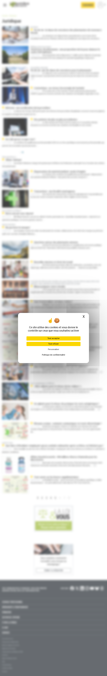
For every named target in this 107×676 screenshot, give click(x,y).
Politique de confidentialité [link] (53, 355)
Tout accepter (53, 338)
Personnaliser (53, 349)
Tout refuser (53, 344)
